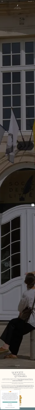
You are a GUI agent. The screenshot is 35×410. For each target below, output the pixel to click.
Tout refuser (10, 403)
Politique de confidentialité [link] (10, 407)
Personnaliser (10, 405)
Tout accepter (10, 402)
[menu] (2, 1)
